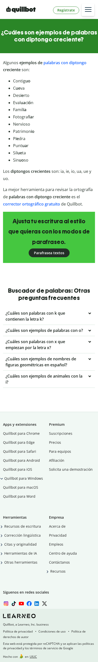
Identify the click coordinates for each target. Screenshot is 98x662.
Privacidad (58, 535)
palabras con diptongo (64, 62)
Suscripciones (60, 433)
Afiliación (56, 460)
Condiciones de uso (52, 631)
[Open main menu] (88, 9)
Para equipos (60, 451)
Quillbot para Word (19, 496)
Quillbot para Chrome (21, 433)
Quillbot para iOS (17, 469)
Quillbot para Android (21, 460)
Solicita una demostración (71, 469)
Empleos (56, 544)
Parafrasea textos (49, 252)
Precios (55, 442)
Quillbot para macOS (20, 487)
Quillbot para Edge (19, 442)
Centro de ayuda (63, 553)
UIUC (33, 657)
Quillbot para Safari (19, 451)
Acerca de (57, 526)
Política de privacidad (18, 631)
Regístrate (66, 10)
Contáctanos (59, 562)
